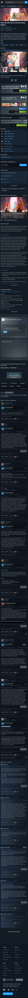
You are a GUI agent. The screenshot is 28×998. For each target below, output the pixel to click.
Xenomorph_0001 (8, 639)
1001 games (6, 489)
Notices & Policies (7, 970)
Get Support (17, 970)
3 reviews (6, 600)
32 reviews (13, 489)
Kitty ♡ (6, 679)
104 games (6, 404)
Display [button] (18, 386)
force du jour (7, 463)
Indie (21, 45)
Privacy (4, 965)
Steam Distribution (7, 957)
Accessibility (6, 968)
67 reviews (6, 465)
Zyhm (5, 488)
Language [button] (22, 383)
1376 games (6, 720)
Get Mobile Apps (8, 993)
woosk (5, 559)
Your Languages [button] (8, 392)
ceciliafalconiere (8, 403)
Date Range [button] (4, 386)
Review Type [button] (4, 383)
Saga (5, 424)
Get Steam (17, 965)
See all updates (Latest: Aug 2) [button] (10, 220)
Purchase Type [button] (13, 383)
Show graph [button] (22, 388)
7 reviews (12, 641)
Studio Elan (14, 28)
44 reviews (13, 404)
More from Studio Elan (13, 319)
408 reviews (13, 680)
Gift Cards (5, 959)
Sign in (2, 75)
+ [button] (25, 45)
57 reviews (6, 425)
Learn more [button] (23, 165)
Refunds (5, 975)
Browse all (23, 117)
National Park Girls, (5, 739)
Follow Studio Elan (10, 328)
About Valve (17, 949)
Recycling (17, 957)
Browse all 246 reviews (14, 931)
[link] (14, 112)
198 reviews (13, 720)
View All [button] (24, 195)
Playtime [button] (12, 386)
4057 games (6, 680)
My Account (17, 973)
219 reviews (6, 561)
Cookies (4, 973)
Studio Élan (8, 27)
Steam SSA (5, 952)
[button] (3, 6)
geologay (6, 599)
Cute (17, 45)
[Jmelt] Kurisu (7, 521)
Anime (11, 45)
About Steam (6, 949)
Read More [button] (23, 451)
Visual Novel (5, 45)
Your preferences (13, 367)
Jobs (16, 952)
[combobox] (15, 2)
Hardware (17, 954)
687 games (6, 641)
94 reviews (6, 523)
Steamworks (6, 954)
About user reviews (4, 367)
